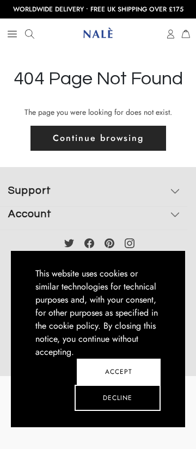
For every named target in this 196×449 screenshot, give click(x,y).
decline (117, 398)
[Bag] (186, 33)
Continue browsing (98, 138)
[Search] (29, 34)
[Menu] (12, 34)
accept (118, 372)
